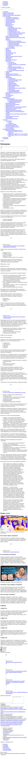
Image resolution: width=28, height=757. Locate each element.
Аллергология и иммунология (12, 18)
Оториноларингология (11, 52)
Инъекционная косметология (14, 28)
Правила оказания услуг (8, 12)
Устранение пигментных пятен (15, 33)
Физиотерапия (9, 77)
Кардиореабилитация (10, 103)
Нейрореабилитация (10, 105)
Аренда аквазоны (9, 128)
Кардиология (9, 23)
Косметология (9, 25)
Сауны (9, 122)
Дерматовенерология (10, 21)
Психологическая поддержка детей (16, 68)
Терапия (7, 72)
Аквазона (5, 119)
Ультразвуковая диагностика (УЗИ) (13, 75)
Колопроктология (10, 24)
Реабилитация (9, 71)
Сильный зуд (6, 733)
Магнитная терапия (12, 84)
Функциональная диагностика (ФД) (14, 92)
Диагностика (6, 747)
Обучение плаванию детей (12, 125)
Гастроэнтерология (10, 19)
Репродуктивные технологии (12, 116)
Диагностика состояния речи (14, 41)
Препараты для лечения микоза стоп (11, 551)
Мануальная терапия (10, 48)
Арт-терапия (11, 62)
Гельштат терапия (12, 63)
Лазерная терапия (12, 83)
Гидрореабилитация (10, 98)
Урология (8, 76)
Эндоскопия (8, 96)
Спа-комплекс (9, 120)
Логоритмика (11, 46)
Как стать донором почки (6, 715)
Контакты (5, 5)
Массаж (7, 49)
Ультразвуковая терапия (13, 91)
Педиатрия (8, 55)
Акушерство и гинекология (12, 17)
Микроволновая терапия (13, 85)
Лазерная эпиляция (12, 30)
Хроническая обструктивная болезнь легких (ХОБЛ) (15, 737)
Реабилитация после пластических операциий (16, 106)
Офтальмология (9, 53)
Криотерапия (11, 82)
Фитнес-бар (11, 123)
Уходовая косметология (13, 35)
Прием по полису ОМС (8, 13)
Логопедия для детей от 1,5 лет (15, 45)
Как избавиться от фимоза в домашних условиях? (12, 708)
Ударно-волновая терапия (14, 90)
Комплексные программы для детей (14, 130)
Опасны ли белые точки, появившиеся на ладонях (14, 392)
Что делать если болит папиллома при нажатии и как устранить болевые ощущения (16, 671)
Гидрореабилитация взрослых (15, 100)
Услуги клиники (6, 16)
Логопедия (8, 39)
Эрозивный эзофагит (8, 731)
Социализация (9, 117)
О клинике (5, 11)
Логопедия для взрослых (13, 44)
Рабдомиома (6, 739)
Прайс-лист (5, 137)
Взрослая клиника (7, 750)
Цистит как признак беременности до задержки (11, 717)
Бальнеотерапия (11, 78)
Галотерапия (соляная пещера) (15, 79)
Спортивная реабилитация (12, 118)
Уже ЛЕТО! (5, 138)
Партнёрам (5, 2)
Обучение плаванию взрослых (12, 126)
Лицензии (5, 1)
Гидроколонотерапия (13, 80)
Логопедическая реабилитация (12, 104)
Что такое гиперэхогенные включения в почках (11, 724)
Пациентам (5, 4)
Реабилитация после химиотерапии (14, 110)
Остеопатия (8, 51)
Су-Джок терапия (12, 69)
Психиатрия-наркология (11, 59)
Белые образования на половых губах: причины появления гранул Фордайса (13, 246)
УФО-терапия (11, 89)
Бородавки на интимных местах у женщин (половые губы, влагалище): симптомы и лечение (15, 682)
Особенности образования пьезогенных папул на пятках (13, 719)
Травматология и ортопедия (12, 73)
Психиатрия (8, 58)
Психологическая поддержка (14, 66)
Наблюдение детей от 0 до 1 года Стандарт (17, 133)
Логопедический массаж (13, 43)
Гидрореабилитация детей (14, 102)
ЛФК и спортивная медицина (12, 36)
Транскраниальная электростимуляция (16, 88)
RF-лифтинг (11, 26)
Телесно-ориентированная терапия (16, 70)
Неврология (8, 50)
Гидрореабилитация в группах (15, 99)
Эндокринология (9, 95)
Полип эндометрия (7, 729)
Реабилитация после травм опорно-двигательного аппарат (13, 108)
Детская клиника (7, 748)
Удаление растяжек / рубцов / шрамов (16, 32)
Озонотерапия (11, 86)
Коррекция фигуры (12, 29)
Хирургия (8, 93)
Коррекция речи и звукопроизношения (17, 42)
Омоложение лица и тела (14, 31)
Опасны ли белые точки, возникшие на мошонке (11, 722)
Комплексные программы (9, 129)
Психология (8, 61)
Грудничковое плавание (11, 124)
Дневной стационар (10, 22)
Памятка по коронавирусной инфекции (12, 15)
